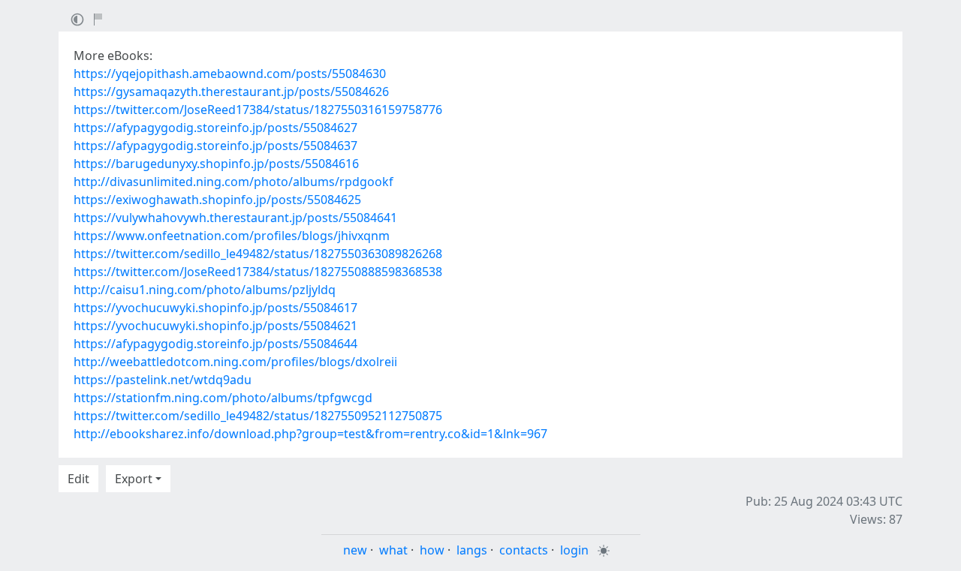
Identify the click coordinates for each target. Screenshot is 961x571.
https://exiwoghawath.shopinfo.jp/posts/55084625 (217, 199)
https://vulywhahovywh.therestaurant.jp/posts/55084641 (235, 217)
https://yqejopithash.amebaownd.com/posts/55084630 (230, 73)
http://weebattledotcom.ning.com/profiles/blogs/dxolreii (235, 361)
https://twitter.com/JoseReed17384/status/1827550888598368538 (258, 271)
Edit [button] (78, 478)
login (574, 550)
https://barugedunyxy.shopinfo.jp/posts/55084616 (216, 163)
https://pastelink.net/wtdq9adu (163, 379)
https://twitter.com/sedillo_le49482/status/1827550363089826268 (258, 253)
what (393, 550)
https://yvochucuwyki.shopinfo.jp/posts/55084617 (215, 307)
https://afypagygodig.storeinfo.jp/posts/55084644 (215, 343)
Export (133, 478)
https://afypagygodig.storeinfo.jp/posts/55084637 (215, 145)
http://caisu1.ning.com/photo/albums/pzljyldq (205, 289)
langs (471, 550)
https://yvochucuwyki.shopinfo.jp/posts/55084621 (215, 325)
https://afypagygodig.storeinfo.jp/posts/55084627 (215, 127)
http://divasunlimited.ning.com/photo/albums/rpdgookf (233, 181)
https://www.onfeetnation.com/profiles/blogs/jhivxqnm (232, 235)
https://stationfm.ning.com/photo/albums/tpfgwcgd (223, 397)
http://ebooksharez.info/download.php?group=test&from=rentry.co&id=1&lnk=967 (310, 433)
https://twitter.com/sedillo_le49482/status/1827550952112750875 (258, 415)
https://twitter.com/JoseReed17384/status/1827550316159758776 (258, 109)
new (355, 550)
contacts (523, 550)
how (432, 550)
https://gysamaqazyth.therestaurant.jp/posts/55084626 (231, 91)
